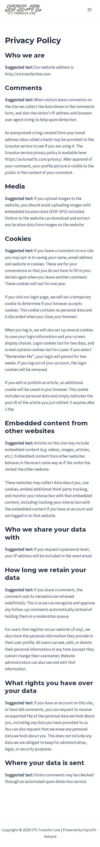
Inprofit (89, 829)
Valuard (50, 836)
